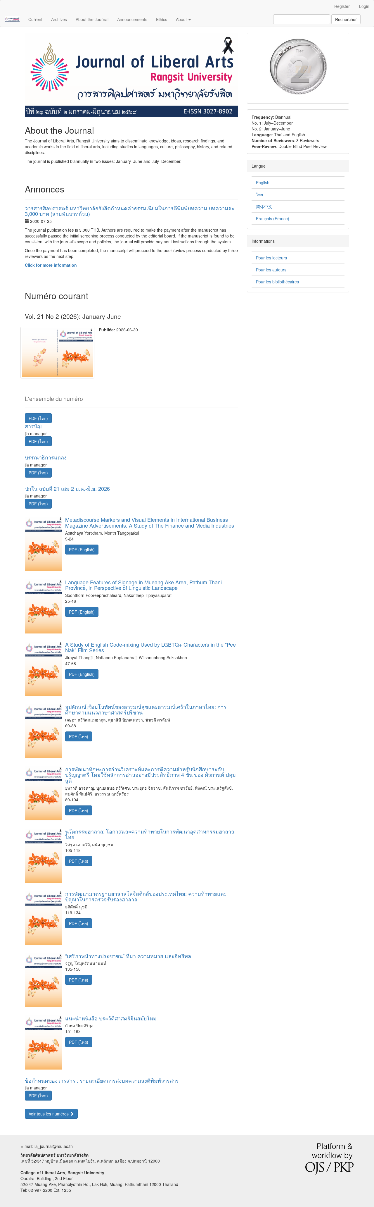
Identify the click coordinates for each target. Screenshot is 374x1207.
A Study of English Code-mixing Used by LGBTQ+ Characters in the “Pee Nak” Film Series (150, 647)
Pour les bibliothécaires (277, 282)
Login (364, 6)
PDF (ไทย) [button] (38, 418)
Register (342, 6)
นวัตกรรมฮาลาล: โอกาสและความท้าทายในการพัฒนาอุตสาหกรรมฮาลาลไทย (149, 834)
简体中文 (264, 206)
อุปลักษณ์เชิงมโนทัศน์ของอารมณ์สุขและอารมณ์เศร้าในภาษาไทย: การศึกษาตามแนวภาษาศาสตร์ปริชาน (145, 709)
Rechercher (346, 19)
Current (35, 19)
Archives (59, 19)
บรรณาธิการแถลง (46, 457)
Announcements (132, 19)
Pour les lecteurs (271, 258)
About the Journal (92, 19)
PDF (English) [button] (82, 549)
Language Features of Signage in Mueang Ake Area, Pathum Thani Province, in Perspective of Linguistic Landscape (143, 585)
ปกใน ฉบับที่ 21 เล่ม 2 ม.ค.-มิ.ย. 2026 (67, 488)
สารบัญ (33, 426)
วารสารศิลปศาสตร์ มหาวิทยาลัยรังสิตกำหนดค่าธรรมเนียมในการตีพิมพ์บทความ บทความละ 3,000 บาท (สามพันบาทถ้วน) (129, 211)
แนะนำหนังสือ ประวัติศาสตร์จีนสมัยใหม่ (111, 1018)
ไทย (259, 194)
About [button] (182, 19)
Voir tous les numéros (49, 1114)
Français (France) (272, 218)
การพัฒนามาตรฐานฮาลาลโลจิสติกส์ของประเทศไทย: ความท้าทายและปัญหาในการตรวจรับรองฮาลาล (146, 896)
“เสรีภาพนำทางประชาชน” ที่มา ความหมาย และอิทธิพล (128, 956)
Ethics (161, 19)
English (262, 182)
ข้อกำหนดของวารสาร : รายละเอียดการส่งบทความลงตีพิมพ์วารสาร (102, 1080)
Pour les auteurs (271, 270)
